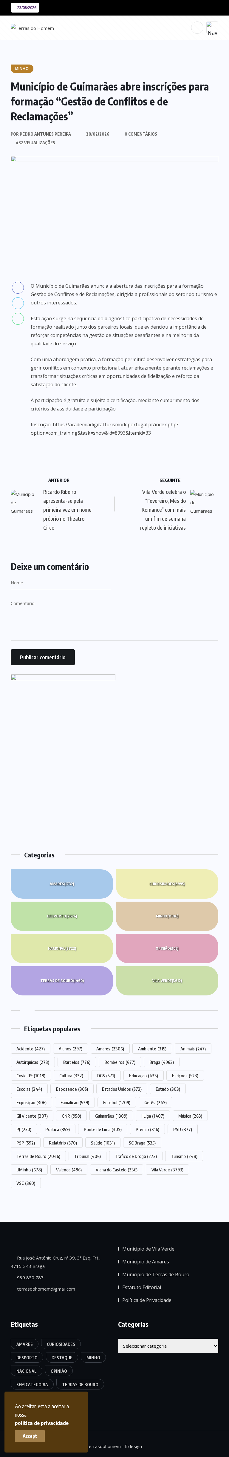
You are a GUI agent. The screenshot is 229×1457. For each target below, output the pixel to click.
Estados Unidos (122, 1089)
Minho (167, 916)
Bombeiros (119, 1062)
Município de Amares (145, 1261)
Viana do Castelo (116, 1169)
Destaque (62, 1357)
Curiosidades (167, 884)
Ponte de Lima (103, 1129)
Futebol (116, 1102)
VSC (25, 1183)
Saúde (103, 1142)
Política (57, 1129)
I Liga (152, 1116)
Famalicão (75, 1102)
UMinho (29, 1169)
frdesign (133, 1446)
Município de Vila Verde (148, 1248)
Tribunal (87, 1156)
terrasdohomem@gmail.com (45, 1289)
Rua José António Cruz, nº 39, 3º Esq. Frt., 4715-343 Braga (55, 1262)
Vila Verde (167, 980)
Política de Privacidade (146, 1300)
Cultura (71, 1075)
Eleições (185, 1075)
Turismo (184, 1156)
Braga (161, 1062)
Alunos (70, 1048)
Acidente (30, 1048)
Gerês (155, 1102)
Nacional (62, 948)
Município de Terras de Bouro (155, 1274)
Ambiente (152, 1048)
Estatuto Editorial (141, 1287)
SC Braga (142, 1142)
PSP (25, 1142)
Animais (193, 1048)
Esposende (72, 1089)
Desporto (62, 916)
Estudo (168, 1089)
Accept (30, 1436)
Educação (143, 1075)
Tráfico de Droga (136, 1156)
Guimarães (111, 1116)
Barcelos (76, 1062)
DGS (106, 1075)
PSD (182, 1129)
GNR (71, 1116)
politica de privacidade (42, 1422)
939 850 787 (30, 1277)
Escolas (29, 1089)
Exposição (31, 1102)
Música (190, 1116)
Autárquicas (32, 1062)
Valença (69, 1169)
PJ (23, 1129)
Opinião (167, 948)
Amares (62, 884)
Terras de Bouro (62, 980)
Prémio (147, 1129)
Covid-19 (30, 1075)
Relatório (63, 1142)
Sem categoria (32, 1384)
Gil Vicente (32, 1116)
